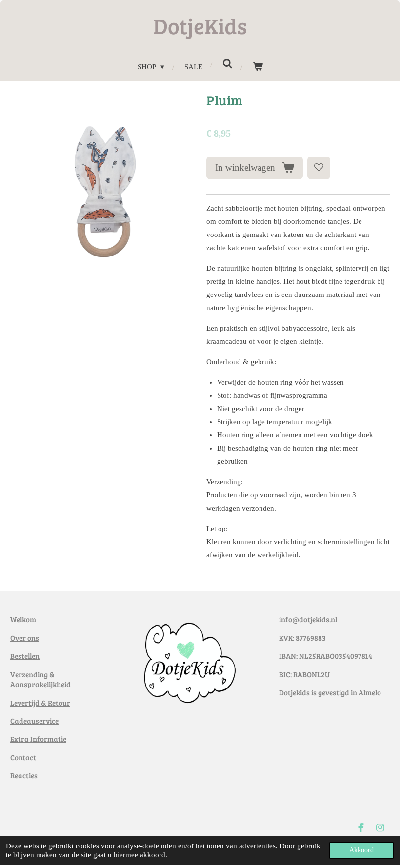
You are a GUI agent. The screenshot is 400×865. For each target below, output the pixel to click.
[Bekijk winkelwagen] (258, 67)
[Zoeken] (228, 64)
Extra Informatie (38, 739)
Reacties (24, 775)
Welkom (23, 619)
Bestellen (25, 656)
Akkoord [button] (361, 850)
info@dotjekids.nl (308, 619)
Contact (23, 757)
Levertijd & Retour (40, 703)
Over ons (24, 638)
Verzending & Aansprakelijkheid (40, 679)
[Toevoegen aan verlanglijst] (318, 168)
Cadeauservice (34, 721)
